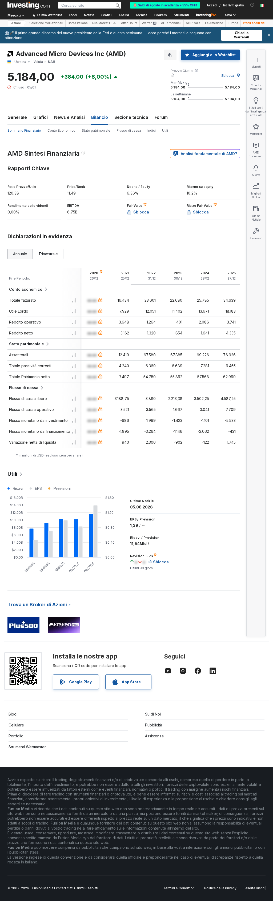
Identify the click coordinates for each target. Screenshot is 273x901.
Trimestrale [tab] (48, 254)
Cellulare (16, 725)
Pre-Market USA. (104, 23)
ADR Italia (193, 23)
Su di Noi (153, 714)
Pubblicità (153, 725)
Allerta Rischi (255, 888)
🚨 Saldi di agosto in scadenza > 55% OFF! (165, 5)
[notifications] (252, 4)
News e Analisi (69, 117)
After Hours (129, 23)
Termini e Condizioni (179, 888)
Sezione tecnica (131, 117)
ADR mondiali (171, 23)
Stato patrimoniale (96, 130)
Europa (233, 23)
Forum (161, 117)
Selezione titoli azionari (46, 23)
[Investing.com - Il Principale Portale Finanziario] (28, 5)
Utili (165, 130)
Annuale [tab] (20, 254)
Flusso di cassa (129, 130)
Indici (151, 130)
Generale (17, 117)
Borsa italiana (78, 23)
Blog (13, 714)
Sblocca (227, 76)
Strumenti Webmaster (27, 747)
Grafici (40, 117)
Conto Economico (61, 130)
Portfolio (16, 736)
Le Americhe (214, 23)
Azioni (16, 23)
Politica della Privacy (220, 888)
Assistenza (154, 736)
